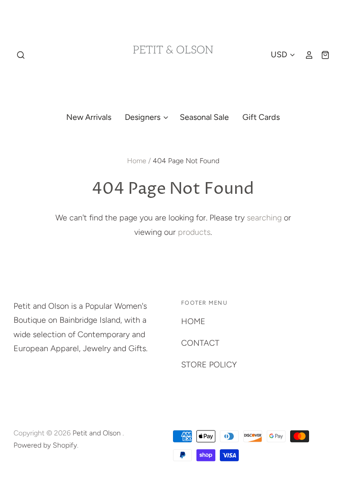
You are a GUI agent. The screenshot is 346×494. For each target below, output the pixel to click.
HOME (193, 321)
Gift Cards (261, 117)
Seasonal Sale (204, 117)
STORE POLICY (209, 365)
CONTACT (200, 343)
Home (136, 160)
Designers (143, 117)
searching (264, 218)
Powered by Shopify (45, 445)
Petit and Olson (98, 433)
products (194, 232)
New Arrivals (88, 117)
